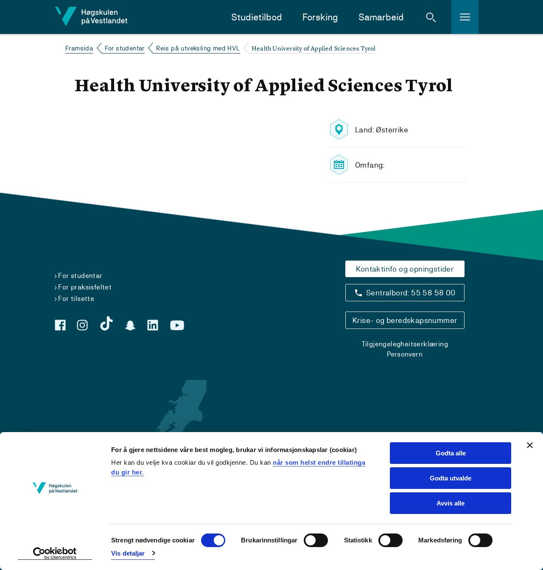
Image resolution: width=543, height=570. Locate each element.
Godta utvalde (450, 478)
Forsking (320, 17)
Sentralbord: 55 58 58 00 (411, 292)
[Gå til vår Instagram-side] (82, 325)
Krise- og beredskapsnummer (405, 320)
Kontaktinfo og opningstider (404, 268)
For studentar (125, 48)
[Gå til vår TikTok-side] (106, 323)
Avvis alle (451, 503)
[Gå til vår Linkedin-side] (153, 325)
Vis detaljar (128, 553)
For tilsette (76, 299)
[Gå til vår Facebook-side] (60, 325)
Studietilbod (256, 17)
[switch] (316, 540)
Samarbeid (381, 17)
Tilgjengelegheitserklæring (405, 344)
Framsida (79, 48)
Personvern (405, 354)
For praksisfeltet (85, 287)
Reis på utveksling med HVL (198, 48)
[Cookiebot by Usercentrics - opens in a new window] (55, 553)
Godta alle (451, 453)
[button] (431, 17)
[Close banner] (530, 445)
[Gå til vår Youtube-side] (177, 325)
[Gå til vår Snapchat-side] (130, 325)
